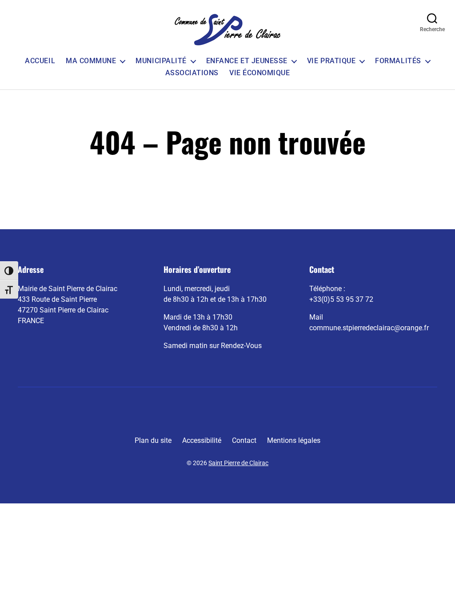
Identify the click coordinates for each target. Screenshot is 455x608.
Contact (244, 440)
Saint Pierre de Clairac (238, 462)
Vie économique (259, 73)
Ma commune (91, 61)
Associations (192, 73)
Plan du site (153, 440)
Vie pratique (331, 61)
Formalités (398, 61)
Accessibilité (201, 440)
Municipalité (161, 61)
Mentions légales (293, 440)
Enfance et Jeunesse (246, 61)
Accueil (40, 61)
